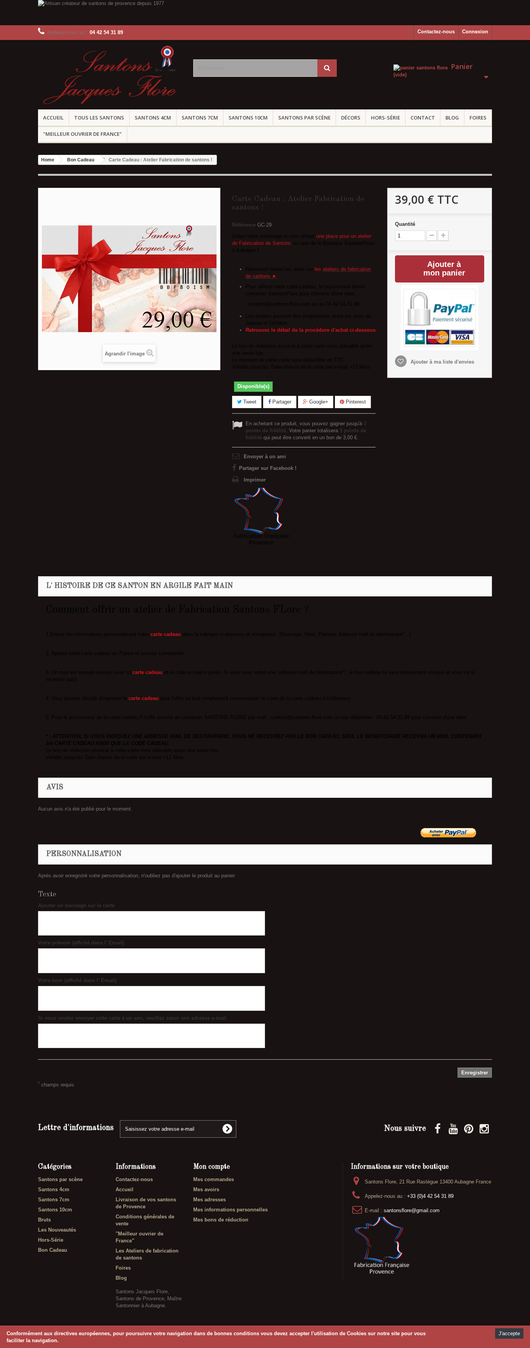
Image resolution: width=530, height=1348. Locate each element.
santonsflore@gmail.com (412, 1210)
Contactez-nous (436, 32)
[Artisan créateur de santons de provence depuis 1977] (265, 12)
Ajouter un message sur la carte (76, 905)
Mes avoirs (206, 1189)
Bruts (44, 1220)
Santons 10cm (248, 117)
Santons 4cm (153, 117)
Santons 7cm (200, 117)
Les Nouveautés (57, 1230)
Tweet (249, 402)
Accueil (53, 117)
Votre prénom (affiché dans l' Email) (81, 943)
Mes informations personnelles (230, 1210)
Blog (452, 117)
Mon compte (211, 1166)
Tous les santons (99, 117)
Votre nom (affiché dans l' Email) (77, 980)
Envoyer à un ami (265, 456)
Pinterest (355, 402)
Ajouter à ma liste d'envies (441, 362)
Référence (244, 225)
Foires (478, 117)
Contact (422, 117)
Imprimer (255, 480)
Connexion (475, 32)
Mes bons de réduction (220, 1220)
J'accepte (509, 1333)
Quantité (405, 224)
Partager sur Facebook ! (267, 468)
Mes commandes (213, 1179)
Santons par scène (304, 117)
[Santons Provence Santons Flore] (110, 77)
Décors (350, 117)
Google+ (318, 402)
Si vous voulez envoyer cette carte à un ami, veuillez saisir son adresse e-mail (132, 1018)
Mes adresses (209, 1199)
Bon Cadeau (52, 1250)
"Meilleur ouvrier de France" (82, 133)
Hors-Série (385, 117)
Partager (281, 402)
